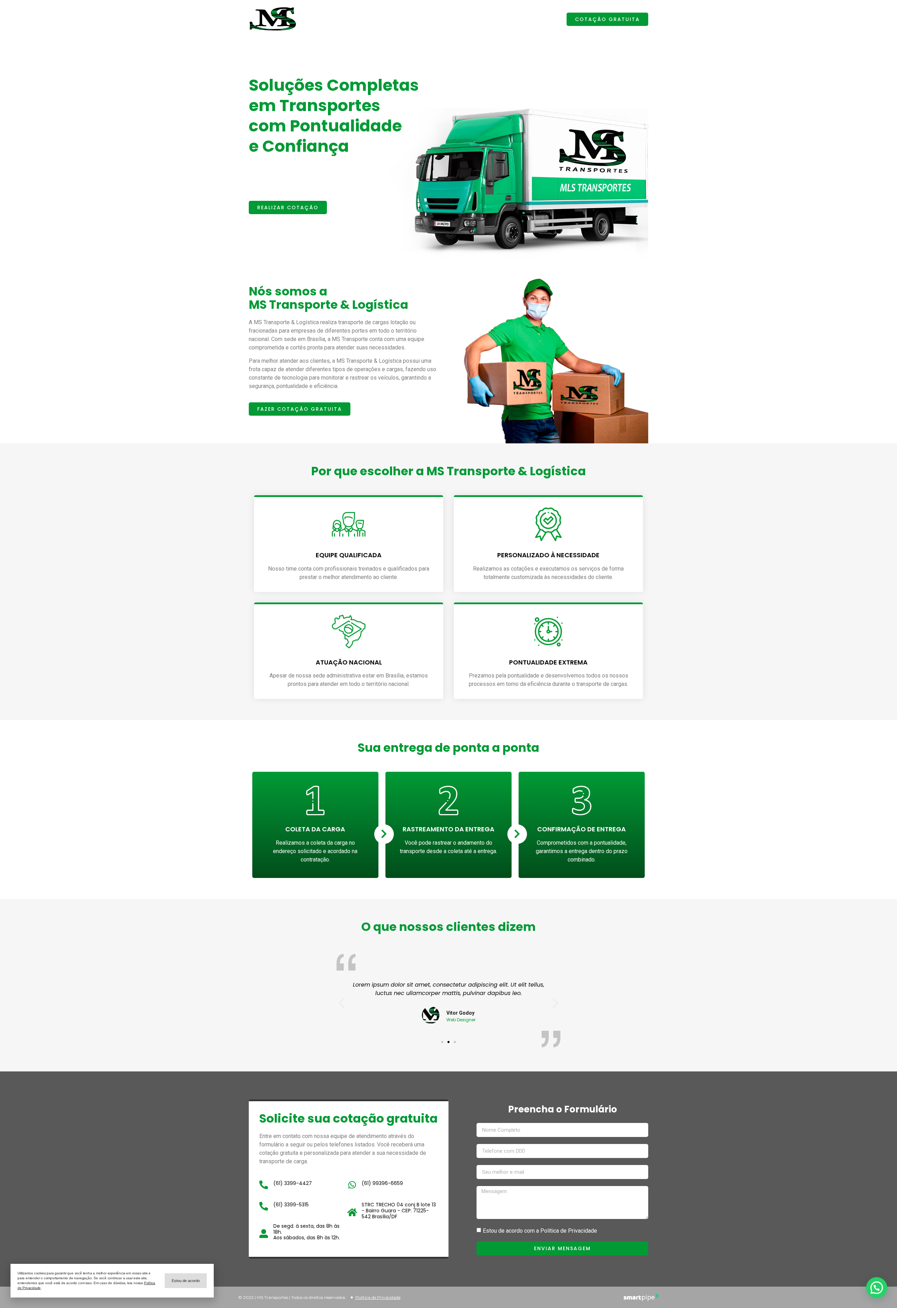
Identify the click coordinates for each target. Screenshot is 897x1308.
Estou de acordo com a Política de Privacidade (540, 1230)
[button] (607, 19)
